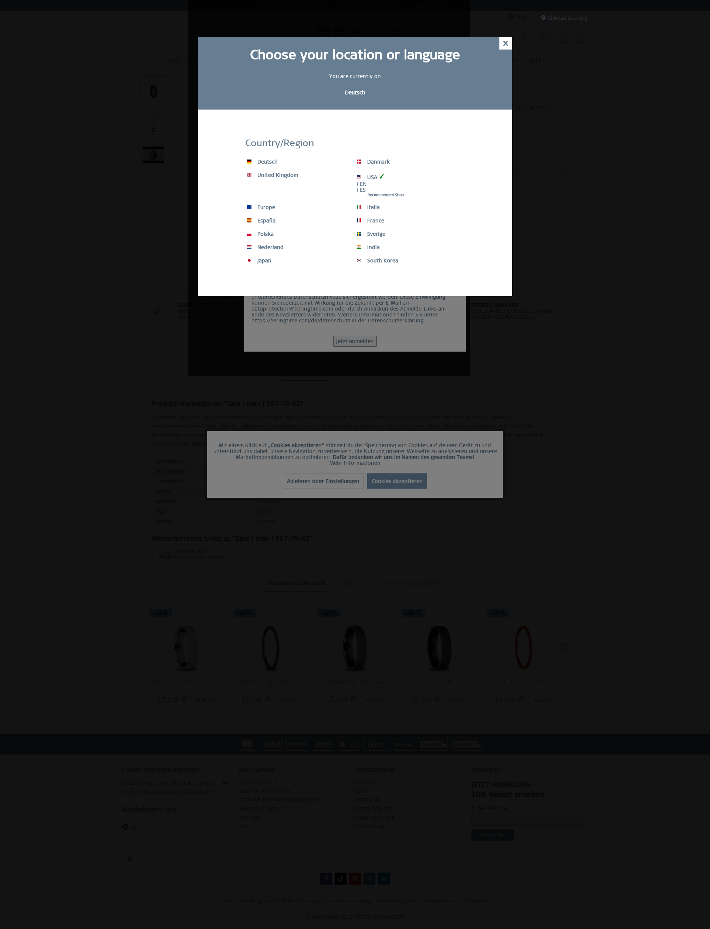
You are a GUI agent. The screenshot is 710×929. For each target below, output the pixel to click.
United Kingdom (277, 175)
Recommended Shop (386, 195)
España (265, 221)
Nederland (270, 247)
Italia (373, 207)
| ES (361, 190)
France (375, 221)
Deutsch (267, 162)
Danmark (378, 162)
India (373, 247)
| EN (361, 184)
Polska (265, 234)
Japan (263, 261)
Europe (265, 207)
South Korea (382, 261)
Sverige (375, 234)
